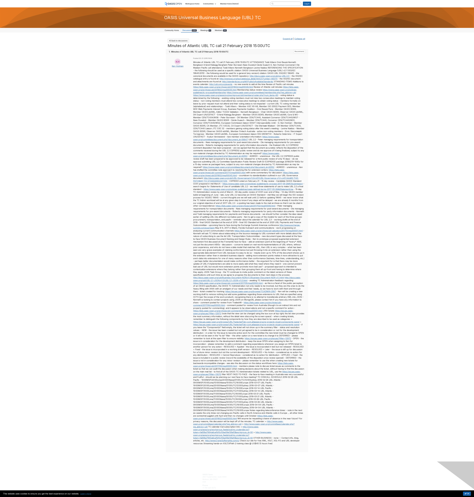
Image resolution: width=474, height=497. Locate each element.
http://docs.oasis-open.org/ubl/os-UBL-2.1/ (270, 76)
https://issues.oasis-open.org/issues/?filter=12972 (268, 338)
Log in (307, 4)
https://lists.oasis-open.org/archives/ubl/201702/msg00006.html (245, 206)
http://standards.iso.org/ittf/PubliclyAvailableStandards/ (247, 81)
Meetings (205, 30)
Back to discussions (179, 41)
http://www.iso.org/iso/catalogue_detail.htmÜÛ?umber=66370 (248, 78)
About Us (277, 474)
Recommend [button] (299, 51)
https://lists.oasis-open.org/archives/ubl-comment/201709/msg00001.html (227, 311)
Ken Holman (177, 66)
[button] (209, 4)
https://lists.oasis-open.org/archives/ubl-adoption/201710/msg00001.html (268, 230)
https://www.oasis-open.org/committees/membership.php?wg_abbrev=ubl (261, 92)
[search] (272, 4)
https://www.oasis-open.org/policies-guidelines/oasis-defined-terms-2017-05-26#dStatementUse (248, 189)
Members (220, 30)
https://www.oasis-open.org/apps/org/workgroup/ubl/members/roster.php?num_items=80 (235, 95)
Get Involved (243, 474)
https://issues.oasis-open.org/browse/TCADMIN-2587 (250, 291)
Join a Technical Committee (249, 482)
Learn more (85, 493)
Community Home (172, 30)
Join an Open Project (246, 478)
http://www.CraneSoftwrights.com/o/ (222, 440)
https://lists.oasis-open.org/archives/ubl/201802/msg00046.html (223, 87)
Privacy (277, 477)
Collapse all (299, 39)
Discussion (189, 30)
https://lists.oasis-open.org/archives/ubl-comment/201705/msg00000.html (228, 283)
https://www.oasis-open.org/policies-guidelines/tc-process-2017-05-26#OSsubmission (262, 183)
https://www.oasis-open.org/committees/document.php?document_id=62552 (238, 167)
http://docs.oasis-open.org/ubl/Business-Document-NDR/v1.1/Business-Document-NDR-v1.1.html (238, 277)
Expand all (288, 39)
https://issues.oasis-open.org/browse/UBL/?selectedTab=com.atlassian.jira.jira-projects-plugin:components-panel (246, 322)
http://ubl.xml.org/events (220, 84)
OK (467, 494)
